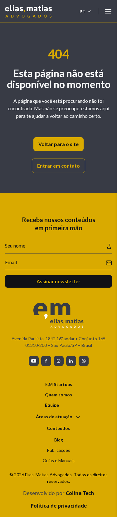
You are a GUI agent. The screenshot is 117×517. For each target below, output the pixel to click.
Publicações (58, 450)
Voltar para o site (58, 144)
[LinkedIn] (71, 361)
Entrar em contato (58, 166)
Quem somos (58, 394)
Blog (58, 439)
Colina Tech (80, 493)
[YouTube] (34, 361)
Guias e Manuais (59, 460)
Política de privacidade (59, 505)
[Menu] (108, 11)
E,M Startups (58, 384)
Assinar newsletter (58, 281)
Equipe (52, 405)
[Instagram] (59, 361)
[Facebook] (46, 361)
